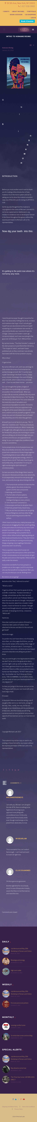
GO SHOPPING (30, 14)
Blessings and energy (18, 960)
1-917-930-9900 (27, 6)
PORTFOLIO (31, 11)
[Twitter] (6, 770)
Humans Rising (7, 48)
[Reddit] (18, 770)
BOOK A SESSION (16, 14)
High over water (16, 970)
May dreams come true (18, 1068)
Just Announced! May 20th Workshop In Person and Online (21, 949)
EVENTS (6, 11)
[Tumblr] (12, 770)
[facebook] (13, 1099)
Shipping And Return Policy (10, 1106)
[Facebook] (3, 770)
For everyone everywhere (19, 1003)
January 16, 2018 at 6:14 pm (14, 800)
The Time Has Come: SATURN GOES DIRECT (23, 1078)
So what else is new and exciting (21, 1035)
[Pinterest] (9, 770)
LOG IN (33, 18)
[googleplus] (21, 1099)
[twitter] (18, 1099)
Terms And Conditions (28, 1106)
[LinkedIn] (15, 770)
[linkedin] (16, 1099)
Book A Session (27, 21)
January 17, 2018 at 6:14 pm (14, 877)
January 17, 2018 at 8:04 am (14, 845)
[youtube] (24, 1099)
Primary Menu (33, 29)
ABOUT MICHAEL (18, 11)
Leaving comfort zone (18, 1025)
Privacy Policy (18, 1109)
